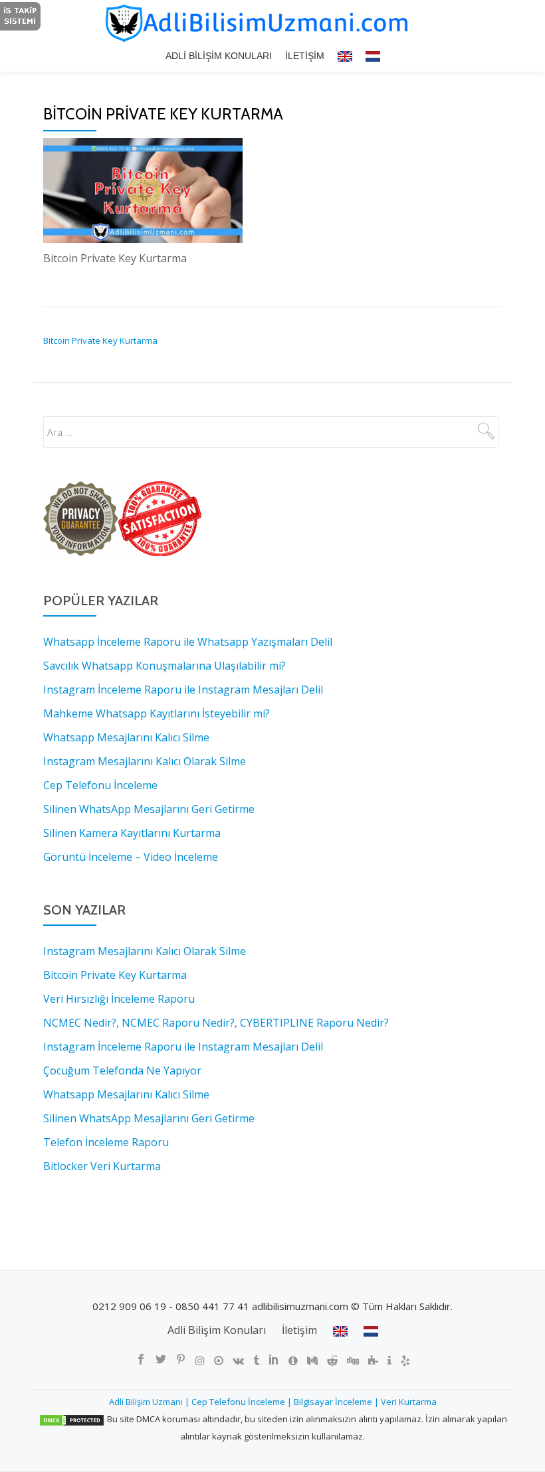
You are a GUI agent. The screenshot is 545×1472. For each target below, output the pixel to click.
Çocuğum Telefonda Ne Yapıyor (122, 1070)
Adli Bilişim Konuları (218, 55)
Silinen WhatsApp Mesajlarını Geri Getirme (149, 1118)
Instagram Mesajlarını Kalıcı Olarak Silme (144, 951)
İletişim (304, 55)
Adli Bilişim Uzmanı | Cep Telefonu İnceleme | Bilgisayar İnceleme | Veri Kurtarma (273, 1402)
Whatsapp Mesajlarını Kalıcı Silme (126, 1094)
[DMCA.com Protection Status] (72, 1419)
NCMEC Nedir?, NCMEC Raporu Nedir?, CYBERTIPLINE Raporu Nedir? (216, 1022)
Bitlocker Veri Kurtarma (102, 1166)
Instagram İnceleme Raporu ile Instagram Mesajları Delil (183, 1046)
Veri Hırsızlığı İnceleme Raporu (119, 999)
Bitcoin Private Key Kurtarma (100, 340)
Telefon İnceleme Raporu (106, 1142)
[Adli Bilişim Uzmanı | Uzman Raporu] (272, 23)
